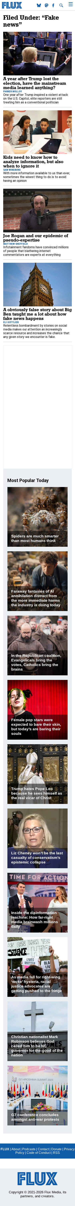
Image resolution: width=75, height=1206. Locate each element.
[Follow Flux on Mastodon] (39, 6)
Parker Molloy (12, 91)
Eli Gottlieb (11, 322)
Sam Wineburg (12, 169)
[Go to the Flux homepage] (12, 7)
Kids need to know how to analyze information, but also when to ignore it (33, 161)
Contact (43, 1149)
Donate (56, 1149)
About (15, 1149)
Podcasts (28, 1149)
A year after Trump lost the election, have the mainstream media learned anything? (34, 83)
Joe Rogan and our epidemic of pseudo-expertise (35, 238)
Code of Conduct (39, 1152)
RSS (56, 1152)
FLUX (5, 1149)
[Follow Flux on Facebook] (53, 6)
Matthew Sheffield (15, 243)
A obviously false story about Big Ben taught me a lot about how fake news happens (37, 314)
